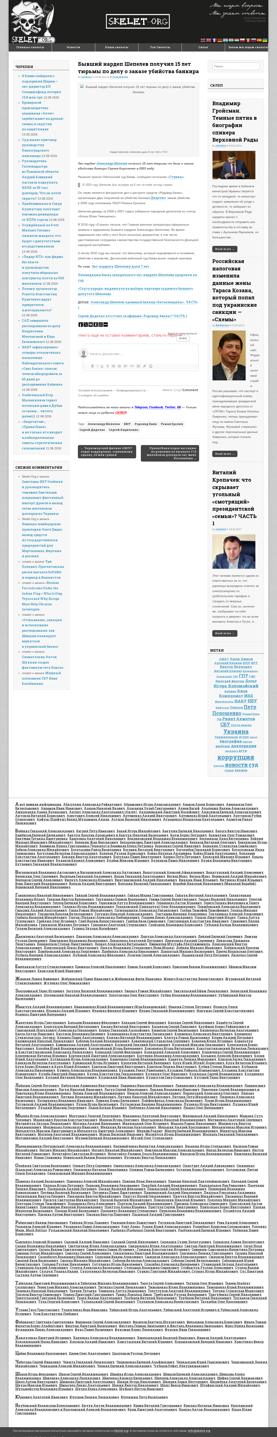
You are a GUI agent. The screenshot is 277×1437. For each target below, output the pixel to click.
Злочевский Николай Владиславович (75, 995)
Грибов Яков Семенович (146, 921)
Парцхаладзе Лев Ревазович (222, 1185)
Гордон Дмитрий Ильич (215, 917)
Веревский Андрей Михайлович (239, 876)
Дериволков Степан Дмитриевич (65, 944)
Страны (176, 177)
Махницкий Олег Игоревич (145, 1123)
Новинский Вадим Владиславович (92, 1157)
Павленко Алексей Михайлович (93, 1181)
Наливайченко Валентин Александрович (148, 1146)
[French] (214, 40)
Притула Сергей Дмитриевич (173, 1207)
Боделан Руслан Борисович (122, 853)
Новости (73, 47)
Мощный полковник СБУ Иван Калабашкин (41, 678)
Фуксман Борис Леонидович (139, 1329)
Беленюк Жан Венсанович (96, 842)
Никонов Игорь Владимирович (206, 1154)
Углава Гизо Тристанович (37, 1310)
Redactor (222, 325)
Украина (236, 731)
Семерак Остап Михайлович (39, 1253)
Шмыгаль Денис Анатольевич (84, 1385)
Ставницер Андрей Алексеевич (41, 1268)
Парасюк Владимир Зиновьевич (112, 1185)
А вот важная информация (38, 804)
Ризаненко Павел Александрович (91, 1226)
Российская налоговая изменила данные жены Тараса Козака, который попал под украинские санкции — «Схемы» (234, 290)
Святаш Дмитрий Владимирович (213, 1246)
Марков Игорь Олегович (119, 1120)
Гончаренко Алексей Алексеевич (236, 914)
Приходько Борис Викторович (225, 1207)
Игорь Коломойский (236, 685)
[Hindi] (231, 40)
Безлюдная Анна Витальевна (224, 838)
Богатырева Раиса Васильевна (96, 850)
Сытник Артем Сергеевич (36, 1275)
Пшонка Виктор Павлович (108, 1214)
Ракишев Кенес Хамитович (133, 1223)
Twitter (169, 407)
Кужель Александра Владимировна (87, 1070)
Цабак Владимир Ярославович (41, 1353)
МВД (248, 696)
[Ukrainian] (265, 40)
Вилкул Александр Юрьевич (88, 880)
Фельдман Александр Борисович (214, 1322)
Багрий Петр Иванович (95, 831)
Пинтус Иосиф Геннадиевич (147, 1196)
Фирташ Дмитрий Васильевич (91, 1326)
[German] (220, 40)
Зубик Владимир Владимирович (189, 995)
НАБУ (240, 701)
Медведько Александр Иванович (71, 1127)
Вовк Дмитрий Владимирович (41, 884)
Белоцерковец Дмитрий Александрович (154, 842)
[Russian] (254, 40)
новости (236, 764)
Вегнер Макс (177, 876)
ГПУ (243, 675)
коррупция (235, 757)
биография (231, 741)
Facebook (156, 407)
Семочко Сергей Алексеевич (88, 1253)
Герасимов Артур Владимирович (127, 903)
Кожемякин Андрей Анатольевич (84, 1045)
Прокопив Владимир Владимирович (190, 1211)
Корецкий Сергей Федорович (118, 1052)
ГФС (252, 676)
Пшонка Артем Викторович (61, 1214)
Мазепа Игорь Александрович (41, 1116)
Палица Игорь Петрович (63, 1185)
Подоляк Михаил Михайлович (233, 1200)
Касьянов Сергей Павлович (174, 1026)
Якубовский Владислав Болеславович (47, 1405)
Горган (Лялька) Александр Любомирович (104, 917)
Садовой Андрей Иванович (87, 1242)
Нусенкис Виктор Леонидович (150, 1157)
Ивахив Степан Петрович (189, 1007)
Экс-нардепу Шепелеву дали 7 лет (120, 266)
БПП (246, 663)
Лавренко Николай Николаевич (147, 1085)
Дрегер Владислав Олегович (239, 951)
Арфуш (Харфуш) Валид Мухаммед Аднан (73, 819)
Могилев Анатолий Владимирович (67, 1134)
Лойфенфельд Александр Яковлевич (172, 1100)
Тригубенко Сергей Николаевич (234, 1294)
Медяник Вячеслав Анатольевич (128, 1127)
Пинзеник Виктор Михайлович (94, 1196)
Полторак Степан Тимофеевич (40, 1203)
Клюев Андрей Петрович (232, 1037)
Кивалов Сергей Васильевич (174, 1030)
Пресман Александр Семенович (200, 1203)
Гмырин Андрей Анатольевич (41, 910)
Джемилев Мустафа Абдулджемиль (179, 944)
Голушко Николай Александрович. (124, 914)
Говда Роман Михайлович (91, 910)
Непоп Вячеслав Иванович (228, 1150)
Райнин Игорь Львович (89, 1223)
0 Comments (119, 77)
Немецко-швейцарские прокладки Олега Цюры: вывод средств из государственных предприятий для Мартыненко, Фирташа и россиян (42, 540)
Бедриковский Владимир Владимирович (162, 838)
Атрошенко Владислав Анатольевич (193, 819)
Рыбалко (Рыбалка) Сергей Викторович (143, 1230)
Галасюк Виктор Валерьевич (70, 899)
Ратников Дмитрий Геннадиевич (186, 1223)
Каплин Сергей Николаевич (191, 1022)
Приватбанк (250, 713)
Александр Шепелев (111, 163)
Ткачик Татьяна (83, 1291)
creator (86, 77)
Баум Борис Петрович (188, 835)
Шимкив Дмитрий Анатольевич (87, 1382)
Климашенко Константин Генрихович (140, 1034)
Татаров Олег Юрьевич (204, 1283)
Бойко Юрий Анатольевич (215, 853)
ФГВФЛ (244, 737)
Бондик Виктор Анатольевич (86, 857)
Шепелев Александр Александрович (184, 1378)
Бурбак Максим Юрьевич (128, 860)
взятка (247, 741)
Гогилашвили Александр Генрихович (146, 910)
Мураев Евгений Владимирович (102, 1138)
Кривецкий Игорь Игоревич (95, 1063)
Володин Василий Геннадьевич (144, 884)
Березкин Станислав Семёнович (230, 846)
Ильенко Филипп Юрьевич (114, 1011)
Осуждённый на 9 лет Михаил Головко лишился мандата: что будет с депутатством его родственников (41, 236)
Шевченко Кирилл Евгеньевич (127, 1378)
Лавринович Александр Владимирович (209, 1085)
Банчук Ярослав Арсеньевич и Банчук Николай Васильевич (117, 835)
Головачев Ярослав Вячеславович (65, 914)
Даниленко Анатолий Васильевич (44, 936)
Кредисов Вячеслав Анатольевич (43, 1063)
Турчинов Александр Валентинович (168, 1302)
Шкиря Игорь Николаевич (139, 1382)
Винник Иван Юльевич (198, 880)
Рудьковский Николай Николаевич (78, 1230)
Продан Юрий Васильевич (77, 1211)
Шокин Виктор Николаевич (135, 1385)
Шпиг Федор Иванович (179, 1385)
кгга (243, 750)
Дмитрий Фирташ (229, 681)
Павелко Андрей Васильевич (40, 1181)
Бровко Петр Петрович (182, 857)
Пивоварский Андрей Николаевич (173, 1192)
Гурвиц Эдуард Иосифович (95, 928)
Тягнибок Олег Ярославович (224, 1302)
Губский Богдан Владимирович (231, 925)
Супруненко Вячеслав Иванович (107, 1271)
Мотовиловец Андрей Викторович (44, 1138)
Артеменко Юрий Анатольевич (205, 816)
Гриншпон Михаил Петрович (64, 925)
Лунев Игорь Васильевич (97, 1104)
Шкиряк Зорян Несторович (185, 1382)
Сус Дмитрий (251, 1271)
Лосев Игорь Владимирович (228, 1100)
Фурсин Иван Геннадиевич (188, 1329)
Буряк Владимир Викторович (226, 860)
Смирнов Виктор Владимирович (236, 1257)
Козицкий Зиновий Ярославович (142, 1045)
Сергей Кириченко (123, 429)
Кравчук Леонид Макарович (192, 1059)
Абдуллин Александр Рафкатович (92, 804)
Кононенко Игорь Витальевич (170, 1048)
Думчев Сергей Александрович (153, 955)
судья (229, 770)
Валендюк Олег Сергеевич (36, 876)
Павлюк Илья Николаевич (144, 1181)
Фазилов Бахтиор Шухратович (159, 1322)
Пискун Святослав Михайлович (70, 1200)
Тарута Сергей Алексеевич (162, 1283)
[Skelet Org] (138, 21)
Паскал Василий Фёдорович (121, 1189)
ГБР (235, 676)
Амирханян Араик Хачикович (41, 812)
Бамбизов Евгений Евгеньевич (40, 835)
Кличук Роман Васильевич (187, 1037)
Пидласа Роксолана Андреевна (230, 1192)
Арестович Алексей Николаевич (94, 816)
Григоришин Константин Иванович (198, 921)
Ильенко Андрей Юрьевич (68, 1011)
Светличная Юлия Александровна (97, 1246)
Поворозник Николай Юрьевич (180, 1200)
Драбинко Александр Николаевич (130, 951)
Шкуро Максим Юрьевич (36, 1385)
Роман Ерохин (172, 424)
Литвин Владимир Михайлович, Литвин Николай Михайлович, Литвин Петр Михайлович (139, 1097)
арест (254, 737)
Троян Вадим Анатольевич (99, 1298)
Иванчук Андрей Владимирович (43, 1007)
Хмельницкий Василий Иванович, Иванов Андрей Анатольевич (191, 1338)
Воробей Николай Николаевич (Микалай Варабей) (214, 884)
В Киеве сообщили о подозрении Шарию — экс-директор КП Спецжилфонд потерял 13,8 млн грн (41, 86)
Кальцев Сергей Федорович (143, 1022)
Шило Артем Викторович (36, 1382)
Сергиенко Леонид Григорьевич (206, 1253)
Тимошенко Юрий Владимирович (235, 1287)
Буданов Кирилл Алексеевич (80, 860)
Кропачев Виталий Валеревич (146, 1063)
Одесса (236, 707)
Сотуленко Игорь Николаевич (117, 1264)
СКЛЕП (120, 412)
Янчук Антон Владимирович (107, 1405)
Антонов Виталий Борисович (40, 816)
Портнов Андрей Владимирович (144, 1203)
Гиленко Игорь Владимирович (88, 906)
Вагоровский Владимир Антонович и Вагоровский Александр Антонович (78, 872)
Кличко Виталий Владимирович (134, 1037)
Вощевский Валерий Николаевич (43, 887)
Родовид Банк (146, 424)
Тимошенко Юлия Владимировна (176, 1287)
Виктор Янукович (236, 667)
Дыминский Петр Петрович (205, 955)
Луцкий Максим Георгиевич (62, 1108)
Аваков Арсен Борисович (203, 804)
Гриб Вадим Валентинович (101, 921)
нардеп (219, 765)
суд (253, 764)
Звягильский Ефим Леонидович (201, 991)
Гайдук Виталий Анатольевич (201, 895)
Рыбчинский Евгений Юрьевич (204, 1230)
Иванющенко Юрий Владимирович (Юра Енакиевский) (120, 1007)
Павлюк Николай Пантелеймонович (198, 1181)
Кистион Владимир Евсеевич (80, 1034)
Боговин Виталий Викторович (148, 850)
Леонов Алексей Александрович (154, 1093)
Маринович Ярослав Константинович (65, 1120)
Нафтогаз (222, 707)
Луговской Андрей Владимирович (44, 1104)
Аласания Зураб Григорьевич (151, 808)
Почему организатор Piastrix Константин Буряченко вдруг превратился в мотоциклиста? (39, 299)
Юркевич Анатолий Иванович (41, 1397)
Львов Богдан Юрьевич (107, 1108)
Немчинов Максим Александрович (174, 1150)
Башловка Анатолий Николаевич (97, 838)
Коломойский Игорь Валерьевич (116, 1048)
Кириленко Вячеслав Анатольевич (229, 1030)
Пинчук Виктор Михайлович (198, 1196)
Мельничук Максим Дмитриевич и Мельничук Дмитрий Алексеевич (75, 1131)
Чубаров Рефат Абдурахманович (181, 1366)
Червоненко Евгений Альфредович (145, 1362)
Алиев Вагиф (189, 808)
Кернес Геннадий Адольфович (124, 1030)
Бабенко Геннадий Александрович (44, 831)
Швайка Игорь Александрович (135, 1374)
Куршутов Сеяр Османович (169, 1077)
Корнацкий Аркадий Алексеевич (172, 1052)
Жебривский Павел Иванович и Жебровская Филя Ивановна (111, 979)
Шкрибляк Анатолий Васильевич (238, 1382)
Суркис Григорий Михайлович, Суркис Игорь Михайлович (187, 1271)
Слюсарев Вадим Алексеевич (119, 1257)
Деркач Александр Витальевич (121, 944)
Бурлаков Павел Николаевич (175, 860)
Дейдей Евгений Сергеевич (220, 936)
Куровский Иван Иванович (121, 1077)
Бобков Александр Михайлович (42, 850)
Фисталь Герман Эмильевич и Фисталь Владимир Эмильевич (171, 1326)
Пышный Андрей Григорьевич (158, 1214)
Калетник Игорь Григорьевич (40, 1022)
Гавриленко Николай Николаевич (44, 895)
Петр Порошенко (234, 710)
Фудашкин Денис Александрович (44, 1329)
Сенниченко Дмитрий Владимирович (145, 1253)
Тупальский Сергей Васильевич (108, 1302)
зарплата (231, 750)
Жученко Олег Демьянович (66, 983)
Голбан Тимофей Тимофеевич (204, 910)
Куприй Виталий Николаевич (71, 1077)
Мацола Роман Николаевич (193, 1123)
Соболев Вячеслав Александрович (141, 1260)
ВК (179, 407)
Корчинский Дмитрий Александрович (102, 1056)
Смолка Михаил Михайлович (85, 1260)
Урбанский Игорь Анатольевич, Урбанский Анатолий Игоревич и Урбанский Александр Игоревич (136, 1312)
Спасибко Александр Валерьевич (172, 1264)
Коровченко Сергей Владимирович (231, 1052)
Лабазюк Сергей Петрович (37, 1085)
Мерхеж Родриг (150, 1131)
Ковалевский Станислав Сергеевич (160, 1041)
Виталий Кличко (228, 671)
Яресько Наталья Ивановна (206, 1405)
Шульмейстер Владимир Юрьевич (44, 1389)
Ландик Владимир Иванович (174, 1089)
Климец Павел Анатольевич (81, 1037)
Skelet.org (121, 1430)
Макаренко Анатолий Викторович (151, 1116)
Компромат (231, 695)
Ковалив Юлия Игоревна (212, 1041)
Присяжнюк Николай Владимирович (71, 1207)
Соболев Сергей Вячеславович (195, 1260)
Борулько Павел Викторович (137, 857)
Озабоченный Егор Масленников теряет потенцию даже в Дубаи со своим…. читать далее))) (42, 405)
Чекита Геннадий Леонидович (88, 1362)
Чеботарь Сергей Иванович (38, 1362)
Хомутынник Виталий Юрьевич (145, 1342)
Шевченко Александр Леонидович (71, 1378)
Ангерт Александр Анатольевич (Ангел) (103, 812)
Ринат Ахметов (238, 718)
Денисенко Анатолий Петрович (136, 940)
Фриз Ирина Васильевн (244, 1326)
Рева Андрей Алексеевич (237, 1223)
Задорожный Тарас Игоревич (39, 991)
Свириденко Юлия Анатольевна (155, 1246)
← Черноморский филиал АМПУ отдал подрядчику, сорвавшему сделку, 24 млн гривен (107, 451)
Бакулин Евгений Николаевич (188, 831)
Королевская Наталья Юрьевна (41, 1056)
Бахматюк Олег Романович (231, 835)
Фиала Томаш (255, 1322)
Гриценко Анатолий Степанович (119, 925)
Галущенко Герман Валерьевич (121, 899)
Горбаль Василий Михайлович (41, 917)
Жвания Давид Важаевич (37, 979)
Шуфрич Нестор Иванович (141, 1389)
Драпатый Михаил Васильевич (187, 951)
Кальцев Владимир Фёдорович (94, 1022)
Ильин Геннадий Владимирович (167, 1011)
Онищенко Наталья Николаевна (100, 1169)
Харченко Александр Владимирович (104, 1338)
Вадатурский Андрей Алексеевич (234, 872)
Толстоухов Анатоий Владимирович (179, 1291)
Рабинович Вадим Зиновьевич (41, 1223)
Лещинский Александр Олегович (211, 1093)
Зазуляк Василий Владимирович (94, 991)
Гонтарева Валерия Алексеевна (181, 914)
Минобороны (224, 701)
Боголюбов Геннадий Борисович (203, 850)
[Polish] (242, 40)
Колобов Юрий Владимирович (61, 1048)
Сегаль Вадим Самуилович (62, 1249)
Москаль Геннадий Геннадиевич (230, 1134)
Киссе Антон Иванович (34, 1034)
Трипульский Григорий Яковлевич (45, 1298)
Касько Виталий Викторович (125, 1026)
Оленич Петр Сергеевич (92, 1166)
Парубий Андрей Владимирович (169, 1185)
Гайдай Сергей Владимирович (100, 895)
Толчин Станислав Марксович (238, 1291)
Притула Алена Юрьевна (125, 1207)
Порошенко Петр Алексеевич (92, 1203)
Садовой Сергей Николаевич (134, 1242)
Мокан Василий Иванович (121, 1134)
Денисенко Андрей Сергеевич (189, 940)
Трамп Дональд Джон (134, 1294)
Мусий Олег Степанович (152, 1138)
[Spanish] (259, 40)
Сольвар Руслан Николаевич (66, 1264)
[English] (209, 40)
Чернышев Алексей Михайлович (67, 1366)
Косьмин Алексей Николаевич (226, 1056)
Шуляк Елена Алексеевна (96, 1389)
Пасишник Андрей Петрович (72, 1189)
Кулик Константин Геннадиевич (115, 1074)
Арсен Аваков (241, 659)
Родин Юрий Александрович (166, 1226)
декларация (243, 745)
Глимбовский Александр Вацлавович (229, 906)
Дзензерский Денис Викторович (71, 948)
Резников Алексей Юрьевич (38, 1226)
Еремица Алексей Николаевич (100, 967)
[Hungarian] (237, 40)
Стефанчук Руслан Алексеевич (207, 1268)
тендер (240, 770)
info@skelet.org (199, 1430)
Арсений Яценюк (228, 663)
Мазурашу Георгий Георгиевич (95, 1116)
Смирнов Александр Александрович (176, 1257)
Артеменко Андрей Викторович (150, 816)
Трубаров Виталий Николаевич (150, 1298)
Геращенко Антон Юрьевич (179, 903)
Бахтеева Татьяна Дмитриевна (41, 838)
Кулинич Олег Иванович (166, 1074)
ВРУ (254, 663)
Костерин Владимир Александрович (168, 1056)
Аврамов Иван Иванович (61, 808)
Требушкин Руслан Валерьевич (180, 1294)
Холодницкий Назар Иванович (41, 1342)
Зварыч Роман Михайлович (148, 991)
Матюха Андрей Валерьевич (97, 1123)
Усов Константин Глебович (55, 1314)
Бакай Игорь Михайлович (139, 831)
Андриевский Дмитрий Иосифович (169, 812)
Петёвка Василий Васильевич (65, 1192)
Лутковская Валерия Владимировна (151, 1104)
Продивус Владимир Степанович (128, 1211)
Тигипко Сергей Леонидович (122, 1287)
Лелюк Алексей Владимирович (98, 1093)
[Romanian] (248, 40)
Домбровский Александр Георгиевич (69, 951)
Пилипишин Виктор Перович (40, 1196)
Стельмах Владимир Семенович (151, 1268)
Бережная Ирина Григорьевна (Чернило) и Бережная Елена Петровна (96, 846)
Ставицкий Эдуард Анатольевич (229, 1264)
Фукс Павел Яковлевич (94, 1329)
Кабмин (230, 691)
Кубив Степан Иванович (219, 1066)
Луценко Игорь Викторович (207, 1104)
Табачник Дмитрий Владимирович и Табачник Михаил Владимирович (76, 1283)
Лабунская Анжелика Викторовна (90, 1085)
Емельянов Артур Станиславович (44, 967)
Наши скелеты (117, 47)
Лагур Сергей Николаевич (126, 1089)
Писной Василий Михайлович (126, 1200)
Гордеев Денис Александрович (167, 917)
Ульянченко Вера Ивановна (84, 1310)
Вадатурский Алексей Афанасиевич (173, 872)
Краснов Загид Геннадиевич (242, 1059)
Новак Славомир (47, 1157)
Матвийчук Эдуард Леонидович (43, 1123)
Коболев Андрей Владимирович (103, 1041)
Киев (242, 690)
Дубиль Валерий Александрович (43, 955)
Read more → (225, 249)
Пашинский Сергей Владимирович (176, 1189)
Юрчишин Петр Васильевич (144, 1397)
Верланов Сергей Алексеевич (39, 880)
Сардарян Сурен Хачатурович (185, 1242)
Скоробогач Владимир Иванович (65, 1257)
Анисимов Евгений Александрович (231, 812)
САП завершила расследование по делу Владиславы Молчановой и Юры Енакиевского (41, 331)
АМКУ (224, 659)
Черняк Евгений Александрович (124, 1366)
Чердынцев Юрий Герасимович (202, 1362)
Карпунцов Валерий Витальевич (71, 1026)
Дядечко (158, 198)
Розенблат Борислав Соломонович (221, 1226)
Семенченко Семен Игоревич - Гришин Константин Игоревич (138, 1249)
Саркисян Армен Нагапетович (238, 1242)
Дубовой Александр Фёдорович (99, 955)
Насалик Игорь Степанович (208, 1146)
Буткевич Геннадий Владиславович (46, 864)
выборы (223, 746)
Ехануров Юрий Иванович (60, 971)
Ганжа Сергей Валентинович (173, 899)
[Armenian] (203, 40)
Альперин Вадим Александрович (229, 808)
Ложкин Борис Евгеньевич (117, 1100)
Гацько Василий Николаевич (222, 899)
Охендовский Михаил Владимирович (79, 1173)
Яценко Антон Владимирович (204, 1409)
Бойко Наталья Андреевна (169, 853)
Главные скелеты (30, 47)
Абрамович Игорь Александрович (152, 804)
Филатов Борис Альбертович (39, 1326)
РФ (219, 719)
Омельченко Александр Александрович (147, 1166)
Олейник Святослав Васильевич (43, 1166)
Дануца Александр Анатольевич (168, 936)
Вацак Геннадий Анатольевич (139, 876)
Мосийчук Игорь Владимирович (173, 1134)
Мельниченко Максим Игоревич (239, 1127)
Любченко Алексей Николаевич (155, 1108)
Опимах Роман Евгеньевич (151, 1169)
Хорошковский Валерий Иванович (203, 1342)
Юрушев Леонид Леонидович (94, 1397)
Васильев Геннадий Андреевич (86, 876)
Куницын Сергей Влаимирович (216, 1074)
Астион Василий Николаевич (136, 819)
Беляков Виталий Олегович (213, 842)
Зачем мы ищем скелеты (248, 47)
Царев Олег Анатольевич (89, 1353)
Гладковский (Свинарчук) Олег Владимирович (156, 906)
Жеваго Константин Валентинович (193, 979)
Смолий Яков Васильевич (36, 1260)
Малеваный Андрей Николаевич (210, 1116)
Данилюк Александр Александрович (107, 936)
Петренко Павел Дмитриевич (117, 1192)
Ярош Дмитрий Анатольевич (152, 1409)
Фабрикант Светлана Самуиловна (44, 1322)
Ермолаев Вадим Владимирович (199, 967)
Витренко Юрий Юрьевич (241, 880)
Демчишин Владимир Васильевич (78, 940)
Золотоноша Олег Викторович (134, 995)
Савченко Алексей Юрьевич (38, 1242)
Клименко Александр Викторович (203, 1034)
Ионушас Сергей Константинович (225, 1011)
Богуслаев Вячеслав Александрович (67, 853)
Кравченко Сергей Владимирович (138, 1059)
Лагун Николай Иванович (80, 1089)
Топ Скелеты (160, 47)
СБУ (225, 724)
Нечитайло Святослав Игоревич (79, 1154)
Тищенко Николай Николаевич (41, 1291)
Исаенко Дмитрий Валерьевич (40, 1014)
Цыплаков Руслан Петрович (136, 1353)
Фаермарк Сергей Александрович (103, 1322)
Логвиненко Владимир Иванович (65, 1100)
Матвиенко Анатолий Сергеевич (235, 1120)
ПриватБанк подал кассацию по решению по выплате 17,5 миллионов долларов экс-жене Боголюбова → (171, 453)
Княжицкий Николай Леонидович (44, 1041)
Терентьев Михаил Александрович (66, 1287)
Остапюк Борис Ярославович (200, 1169)
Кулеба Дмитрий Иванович (62, 1074)
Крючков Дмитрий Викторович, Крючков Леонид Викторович (144, 1066)
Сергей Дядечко (92, 429)
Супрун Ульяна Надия (58, 1271)
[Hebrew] (226, 40)
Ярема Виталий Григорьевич (157, 1405)
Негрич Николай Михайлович (117, 1150)
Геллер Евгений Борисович (75, 903)
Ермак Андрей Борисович (149, 967)
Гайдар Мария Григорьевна (150, 895)
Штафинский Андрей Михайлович (230, 1385)
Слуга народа (241, 725)
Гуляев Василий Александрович (42, 928)
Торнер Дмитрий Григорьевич (88, 1294)
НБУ (252, 701)
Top (267, 1427)
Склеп (203, 47)
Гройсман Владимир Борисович (175, 925)
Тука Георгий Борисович (58, 1302)
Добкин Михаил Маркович (199, 948)
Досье (251, 680)
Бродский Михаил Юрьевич (226, 857)
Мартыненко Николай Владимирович (173, 1120)
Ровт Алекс (130, 1226)
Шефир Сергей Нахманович (240, 1378)
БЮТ (127, 424)
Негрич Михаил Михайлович (64, 1150)
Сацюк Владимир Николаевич (40, 1246)
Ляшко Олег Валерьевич (203, 1108)
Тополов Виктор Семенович (38, 1294)
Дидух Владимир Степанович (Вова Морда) (137, 948)
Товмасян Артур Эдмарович (122, 1291)
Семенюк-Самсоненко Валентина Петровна (228, 1249)
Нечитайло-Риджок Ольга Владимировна (143, 1154)
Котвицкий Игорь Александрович (79, 1059)
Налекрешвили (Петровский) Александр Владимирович (63, 1146)
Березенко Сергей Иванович (178, 846)
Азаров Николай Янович (104, 808)
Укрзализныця (226, 737)
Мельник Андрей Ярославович (184, 1127)
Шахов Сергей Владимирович (83, 1374)
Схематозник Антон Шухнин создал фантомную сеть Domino (42, 662)
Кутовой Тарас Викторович (217, 1077)
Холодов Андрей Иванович (92, 1342)
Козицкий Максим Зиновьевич (198, 1045)
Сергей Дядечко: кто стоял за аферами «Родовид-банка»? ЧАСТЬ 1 (132, 316)
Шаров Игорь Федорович (36, 1374)
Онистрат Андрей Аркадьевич (209, 1166)
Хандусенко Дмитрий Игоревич (43, 1338)
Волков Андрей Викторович (92, 884)
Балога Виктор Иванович (236, 831)
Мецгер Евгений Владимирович (191, 1131)
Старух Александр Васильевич (96, 1268)
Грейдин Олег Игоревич (57, 921)
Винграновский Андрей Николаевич (146, 880)
